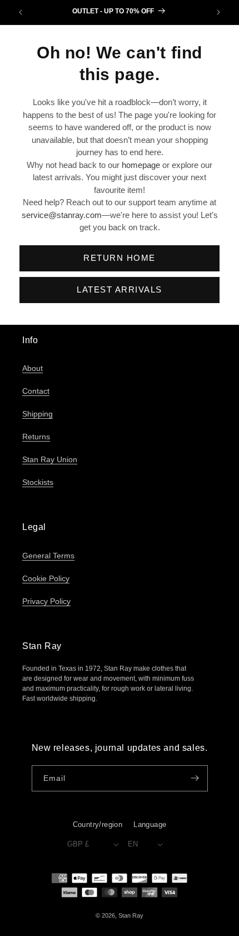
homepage (141, 165)
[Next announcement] (218, 12)
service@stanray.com (62, 215)
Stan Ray (130, 915)
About (32, 368)
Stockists (37, 482)
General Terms (48, 555)
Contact (35, 391)
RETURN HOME (119, 258)
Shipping (37, 413)
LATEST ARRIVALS (119, 289)
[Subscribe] (195, 778)
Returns (36, 436)
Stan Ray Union (49, 459)
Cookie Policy (45, 578)
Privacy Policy (46, 601)
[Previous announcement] (20, 12)
